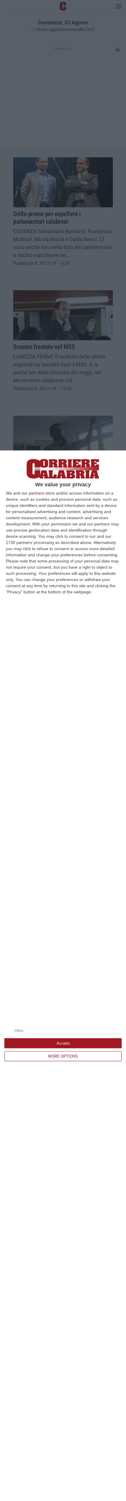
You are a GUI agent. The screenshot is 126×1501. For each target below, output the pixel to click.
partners (36, 493)
